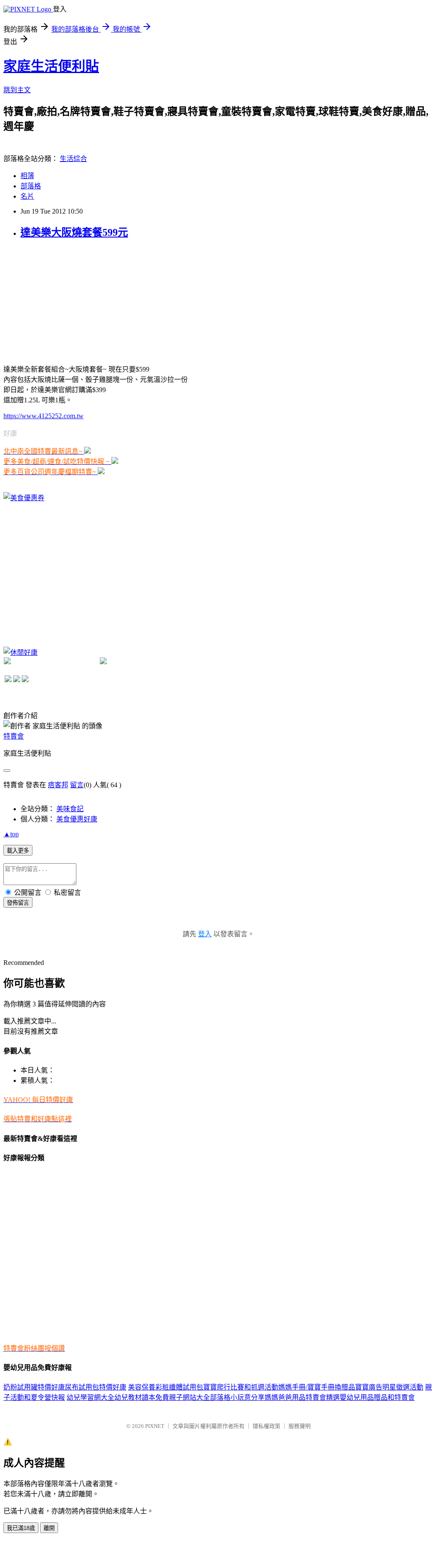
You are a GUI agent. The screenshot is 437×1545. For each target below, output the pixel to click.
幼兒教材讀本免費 (141, 1397)
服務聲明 (299, 1426)
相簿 (27, 175)
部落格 (30, 186)
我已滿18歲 (21, 1528)
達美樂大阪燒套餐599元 (74, 232)
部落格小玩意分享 (237, 1397)
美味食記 (70, 808)
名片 (27, 196)
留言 (77, 785)
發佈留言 (18, 903)
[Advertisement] (67, 300)
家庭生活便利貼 (51, 66)
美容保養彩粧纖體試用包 (165, 1387)
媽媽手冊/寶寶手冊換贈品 (316, 1387)
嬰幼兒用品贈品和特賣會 (377, 1397)
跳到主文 (17, 90)
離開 (49, 1528)
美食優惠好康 (76, 819)
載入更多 (18, 850)
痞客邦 (58, 785)
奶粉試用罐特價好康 (34, 1387)
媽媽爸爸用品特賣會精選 (302, 1397)
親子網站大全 (189, 1397)
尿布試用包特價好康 (95, 1387)
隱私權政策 (266, 1426)
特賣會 (13, 736)
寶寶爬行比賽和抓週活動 (240, 1387)
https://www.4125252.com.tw (43, 415)
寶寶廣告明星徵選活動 (389, 1387)
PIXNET (154, 1426)
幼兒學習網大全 (90, 1397)
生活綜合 (73, 158)
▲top (11, 834)
